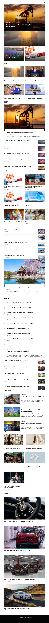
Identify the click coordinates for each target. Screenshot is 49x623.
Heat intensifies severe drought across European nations (33, 99)
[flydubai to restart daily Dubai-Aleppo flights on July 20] (41, 244)
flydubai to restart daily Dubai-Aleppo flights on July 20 (15, 242)
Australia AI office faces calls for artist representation (20, 312)
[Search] (44, 2)
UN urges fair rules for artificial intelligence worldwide (19, 307)
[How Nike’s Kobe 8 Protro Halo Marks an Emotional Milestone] (35, 457)
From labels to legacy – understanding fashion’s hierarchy (12, 487)
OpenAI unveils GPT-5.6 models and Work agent (18, 328)
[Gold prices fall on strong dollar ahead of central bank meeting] (41, 168)
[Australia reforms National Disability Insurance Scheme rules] (14, 89)
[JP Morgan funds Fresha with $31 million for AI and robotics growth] (13, 439)
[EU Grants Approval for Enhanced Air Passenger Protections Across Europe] (41, 237)
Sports (8, 349)
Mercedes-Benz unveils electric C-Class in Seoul (18, 608)
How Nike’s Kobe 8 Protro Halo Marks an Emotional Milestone (34, 467)
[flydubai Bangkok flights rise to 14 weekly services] (41, 231)
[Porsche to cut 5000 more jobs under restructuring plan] (24, 508)
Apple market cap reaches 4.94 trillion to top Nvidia (19, 302)
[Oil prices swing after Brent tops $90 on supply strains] (24, 17)
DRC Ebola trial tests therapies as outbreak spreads (34, 204)
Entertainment (24, 394)
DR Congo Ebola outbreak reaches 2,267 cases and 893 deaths (34, 187)
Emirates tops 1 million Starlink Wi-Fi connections (18, 333)
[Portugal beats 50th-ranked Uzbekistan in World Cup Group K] (41, 388)
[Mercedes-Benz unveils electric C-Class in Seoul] (24, 595)
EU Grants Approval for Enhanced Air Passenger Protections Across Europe (20, 236)
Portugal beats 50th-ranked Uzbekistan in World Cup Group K (17, 386)
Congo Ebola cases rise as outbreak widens (35, 221)
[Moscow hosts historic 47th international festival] (12, 426)
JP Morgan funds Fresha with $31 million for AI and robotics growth (12, 449)
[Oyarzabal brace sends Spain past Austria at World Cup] (41, 368)
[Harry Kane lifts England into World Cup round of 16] (41, 375)
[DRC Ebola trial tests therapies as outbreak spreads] (35, 196)
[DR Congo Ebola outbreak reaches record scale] (35, 53)
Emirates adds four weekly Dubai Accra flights (14, 255)
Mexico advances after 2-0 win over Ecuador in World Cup (16, 379)
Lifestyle (6, 484)
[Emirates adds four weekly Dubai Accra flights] (41, 257)
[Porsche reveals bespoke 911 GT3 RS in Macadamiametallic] (24, 566)
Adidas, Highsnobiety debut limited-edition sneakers (34, 449)
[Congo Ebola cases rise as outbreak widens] (35, 214)
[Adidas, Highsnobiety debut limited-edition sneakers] (35, 439)
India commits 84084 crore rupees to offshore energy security (17, 153)
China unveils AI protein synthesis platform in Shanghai (20, 323)
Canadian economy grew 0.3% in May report (13, 146)
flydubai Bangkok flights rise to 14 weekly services (15, 229)
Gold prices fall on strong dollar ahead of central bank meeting (17, 166)
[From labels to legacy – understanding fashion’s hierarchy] (14, 477)
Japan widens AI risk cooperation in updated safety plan (20, 344)
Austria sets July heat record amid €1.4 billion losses (17, 42)
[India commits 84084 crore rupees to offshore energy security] (41, 155)
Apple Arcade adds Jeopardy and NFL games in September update (32, 410)
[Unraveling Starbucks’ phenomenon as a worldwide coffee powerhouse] (14, 457)
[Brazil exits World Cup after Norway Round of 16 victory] (41, 362)
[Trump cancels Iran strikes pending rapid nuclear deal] (35, 71)
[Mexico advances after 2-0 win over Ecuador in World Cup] (41, 381)
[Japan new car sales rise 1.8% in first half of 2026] (24, 537)
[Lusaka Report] (24, 2)
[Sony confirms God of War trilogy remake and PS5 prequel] (12, 399)
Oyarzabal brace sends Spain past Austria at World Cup (16, 366)
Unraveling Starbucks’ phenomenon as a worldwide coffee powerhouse (13, 467)
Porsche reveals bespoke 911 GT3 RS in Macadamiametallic (21, 579)
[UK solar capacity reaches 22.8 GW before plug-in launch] (14, 53)
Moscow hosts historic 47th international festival (31, 424)
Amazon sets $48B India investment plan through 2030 (20, 338)
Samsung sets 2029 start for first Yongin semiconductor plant (22, 318)
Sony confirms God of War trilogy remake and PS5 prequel (32, 397)
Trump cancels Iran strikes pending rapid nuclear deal (34, 81)
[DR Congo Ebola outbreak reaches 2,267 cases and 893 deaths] (35, 179)
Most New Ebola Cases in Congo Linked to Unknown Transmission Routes (13, 204)
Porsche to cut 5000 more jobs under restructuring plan (20, 521)
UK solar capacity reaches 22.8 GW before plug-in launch (13, 56)
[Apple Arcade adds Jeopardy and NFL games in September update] (12, 412)
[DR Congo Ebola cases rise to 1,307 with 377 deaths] (14, 214)
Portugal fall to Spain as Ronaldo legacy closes (18, 351)
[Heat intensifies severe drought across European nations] (35, 89)
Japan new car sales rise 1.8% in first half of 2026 (18, 550)
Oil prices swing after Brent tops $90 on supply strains (19, 26)
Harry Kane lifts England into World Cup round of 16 (15, 373)
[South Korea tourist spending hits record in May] (41, 250)
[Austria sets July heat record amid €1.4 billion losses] (24, 38)
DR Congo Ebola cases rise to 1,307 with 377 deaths (13, 222)
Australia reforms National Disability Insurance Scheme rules (12, 99)
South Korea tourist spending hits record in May (14, 249)
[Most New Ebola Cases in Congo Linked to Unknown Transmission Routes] (14, 196)
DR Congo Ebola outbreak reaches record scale (34, 56)
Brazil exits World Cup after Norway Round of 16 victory (16, 360)
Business (8, 22)
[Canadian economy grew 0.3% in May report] (41, 148)
